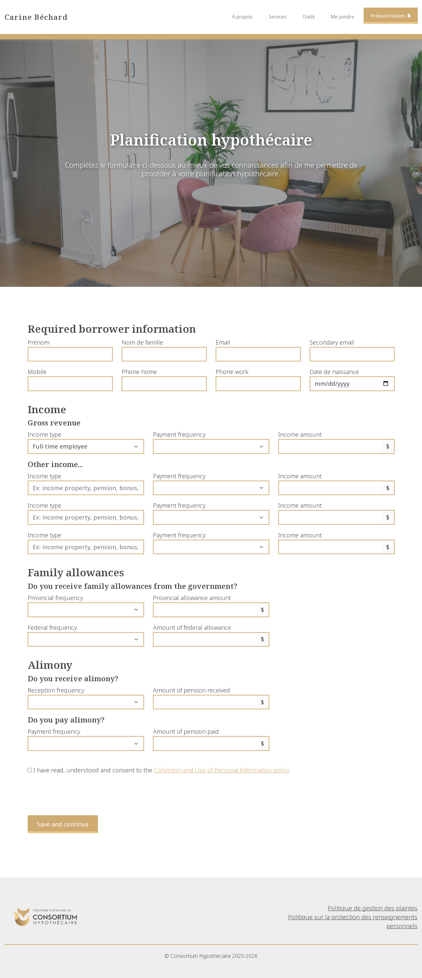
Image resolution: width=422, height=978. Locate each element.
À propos (242, 17)
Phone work (232, 372)
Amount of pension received (191, 690)
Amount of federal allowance (192, 627)
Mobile (37, 372)
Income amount (300, 434)
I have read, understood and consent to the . (161, 770)
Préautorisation (388, 16)
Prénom (38, 342)
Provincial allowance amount (192, 598)
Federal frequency (52, 627)
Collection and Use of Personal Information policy (221, 770)
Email (223, 342)
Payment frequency (179, 434)
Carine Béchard (36, 17)
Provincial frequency (55, 598)
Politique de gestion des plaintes (372, 908)
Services (277, 17)
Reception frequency (56, 690)
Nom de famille (142, 342)
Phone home (139, 372)
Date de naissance (334, 372)
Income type (44, 434)
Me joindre (342, 17)
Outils (309, 17)
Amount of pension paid (186, 731)
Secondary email (332, 342)
